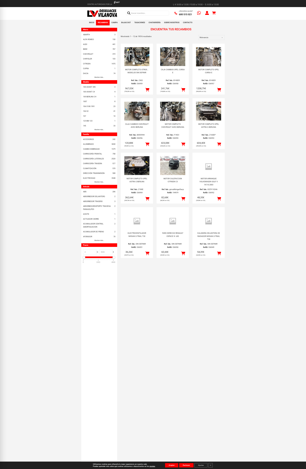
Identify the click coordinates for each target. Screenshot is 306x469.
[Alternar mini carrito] (214, 13)
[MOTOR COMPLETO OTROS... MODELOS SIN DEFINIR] (136, 56)
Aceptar (172, 465)
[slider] (83, 257)
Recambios (103, 22)
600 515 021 (185, 14)
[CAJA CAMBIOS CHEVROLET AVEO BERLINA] (136, 111)
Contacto (187, 22)
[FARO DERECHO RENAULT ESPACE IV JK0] (172, 221)
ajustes (152, 466)
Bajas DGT (126, 22)
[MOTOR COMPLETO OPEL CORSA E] (208, 64)
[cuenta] (207, 13)
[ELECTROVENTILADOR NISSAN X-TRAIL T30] (136, 221)
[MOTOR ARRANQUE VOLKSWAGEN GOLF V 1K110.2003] (208, 166)
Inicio (91, 22)
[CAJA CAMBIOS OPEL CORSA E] (172, 56)
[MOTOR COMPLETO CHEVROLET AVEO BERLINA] (172, 118)
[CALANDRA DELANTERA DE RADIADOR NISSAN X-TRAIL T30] (208, 221)
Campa (114, 22)
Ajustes (201, 465)
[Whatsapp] (199, 13)
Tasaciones (139, 22)
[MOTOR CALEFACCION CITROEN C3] (172, 165)
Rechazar (186, 465)
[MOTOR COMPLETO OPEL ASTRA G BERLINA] (208, 111)
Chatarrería (155, 22)
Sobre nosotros (171, 22)
